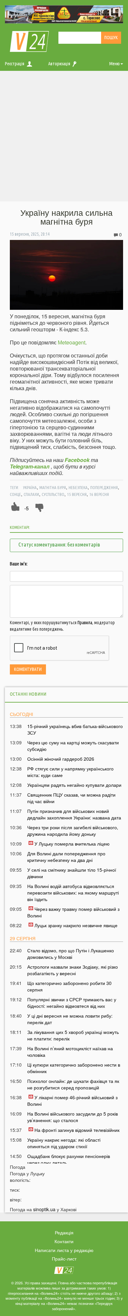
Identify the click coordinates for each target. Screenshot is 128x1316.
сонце (15, 494)
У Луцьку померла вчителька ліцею (72, 843)
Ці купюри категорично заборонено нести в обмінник (73, 1067)
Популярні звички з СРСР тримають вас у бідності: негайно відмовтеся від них (71, 1002)
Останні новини (28, 694)
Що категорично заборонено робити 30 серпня (69, 986)
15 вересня (77, 494)
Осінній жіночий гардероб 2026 (60, 758)
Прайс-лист (64, 1258)
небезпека (78, 487)
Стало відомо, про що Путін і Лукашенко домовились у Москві (70, 953)
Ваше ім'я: (19, 563)
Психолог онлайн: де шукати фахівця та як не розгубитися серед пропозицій (73, 1084)
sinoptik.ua (44, 1209)
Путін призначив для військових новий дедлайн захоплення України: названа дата (74, 814)
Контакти (64, 1241)
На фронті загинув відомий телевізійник (76, 1130)
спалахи (31, 494)
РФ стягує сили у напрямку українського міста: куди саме (70, 771)
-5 (26, 508)
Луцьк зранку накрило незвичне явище (75, 925)
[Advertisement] (64, 137)
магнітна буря (52, 487)
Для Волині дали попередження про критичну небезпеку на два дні (66, 856)
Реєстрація (14, 63)
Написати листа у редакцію (64, 1250)
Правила (84, 622)
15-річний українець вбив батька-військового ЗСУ (75, 729)
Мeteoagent (71, 342)
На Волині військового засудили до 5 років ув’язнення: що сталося (72, 1116)
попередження (104, 487)
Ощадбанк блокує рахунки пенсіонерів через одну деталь (68, 1159)
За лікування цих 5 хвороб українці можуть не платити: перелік (73, 1035)
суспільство (53, 494)
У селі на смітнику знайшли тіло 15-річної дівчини (71, 873)
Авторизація (59, 63)
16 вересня (99, 494)
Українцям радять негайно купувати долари (74, 785)
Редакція (64, 1232)
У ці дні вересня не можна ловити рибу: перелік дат (70, 1018)
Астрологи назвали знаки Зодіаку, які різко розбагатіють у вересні (72, 969)
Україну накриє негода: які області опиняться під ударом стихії (63, 1143)
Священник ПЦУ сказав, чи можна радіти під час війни (71, 797)
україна (30, 487)
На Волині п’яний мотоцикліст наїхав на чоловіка (70, 1051)
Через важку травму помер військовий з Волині (73, 912)
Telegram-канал (30, 466)
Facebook (77, 460)
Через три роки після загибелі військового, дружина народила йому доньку (72, 830)
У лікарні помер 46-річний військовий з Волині (72, 1100)
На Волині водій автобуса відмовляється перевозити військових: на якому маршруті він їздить (73, 892)
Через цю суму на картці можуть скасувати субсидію (73, 745)
